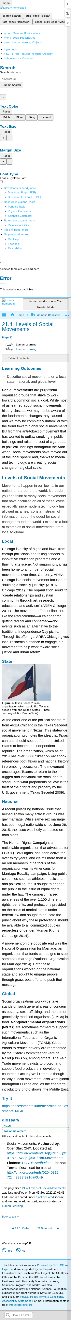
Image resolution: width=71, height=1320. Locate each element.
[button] (14, 243)
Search (7, 1315)
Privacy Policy (28, 1296)
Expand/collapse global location (67, 313)
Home (20, 314)
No (23, 1250)
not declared (46, 1197)
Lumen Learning (26, 349)
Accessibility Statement (16, 1300)
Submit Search (12, 84)
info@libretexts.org (20, 1304)
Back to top (9, 1216)
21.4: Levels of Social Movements (44, 1188)
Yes (9, 1250)
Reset (6, 111)
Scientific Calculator (20, 215)
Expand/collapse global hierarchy (6, 315)
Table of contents (18, 358)
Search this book (10, 72)
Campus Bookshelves (50, 314)
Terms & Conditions (51, 1296)
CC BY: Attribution (36, 1163)
